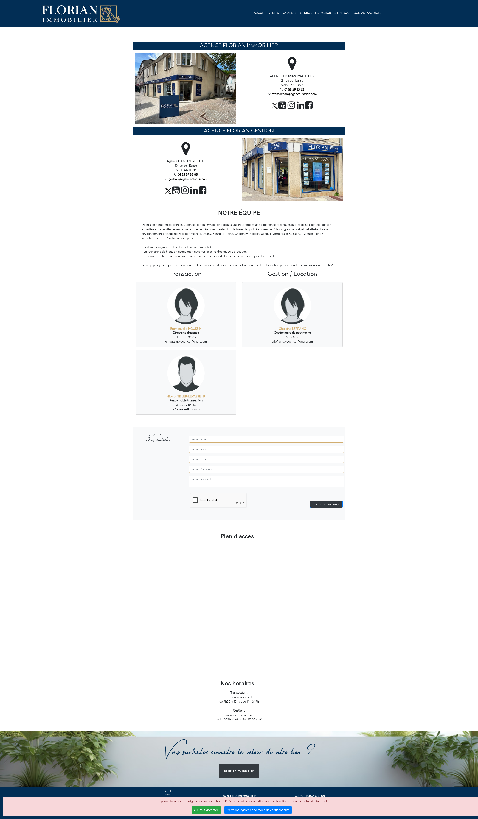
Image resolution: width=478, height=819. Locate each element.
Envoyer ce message (326, 504)
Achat (168, 791)
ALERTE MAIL (342, 13)
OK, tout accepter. (206, 810)
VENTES (274, 13)
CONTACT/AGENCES (367, 13)
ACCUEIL (260, 13)
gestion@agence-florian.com (188, 179)
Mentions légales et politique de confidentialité (258, 810)
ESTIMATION (323, 13)
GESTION (306, 13)
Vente (168, 794)
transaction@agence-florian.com (294, 94)
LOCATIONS (289, 13)
